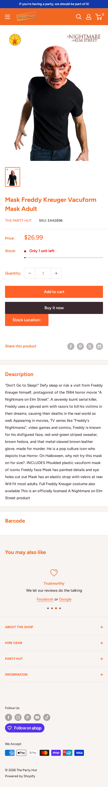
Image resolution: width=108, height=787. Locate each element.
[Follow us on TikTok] (46, 717)
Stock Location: (27, 319)
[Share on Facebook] (70, 346)
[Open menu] (7, 17)
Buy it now (54, 307)
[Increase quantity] (56, 273)
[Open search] (79, 17)
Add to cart (54, 291)
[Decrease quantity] (29, 273)
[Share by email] (99, 346)
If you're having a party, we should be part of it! (54, 4)
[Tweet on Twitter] (89, 346)
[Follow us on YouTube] (37, 717)
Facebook (45, 599)
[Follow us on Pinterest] (27, 717)
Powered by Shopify (20, 776)
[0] (99, 17)
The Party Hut (18, 220)
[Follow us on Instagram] (18, 717)
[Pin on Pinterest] (80, 346)
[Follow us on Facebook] (8, 717)
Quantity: (13, 273)
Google (65, 599)
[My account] (88, 17)
